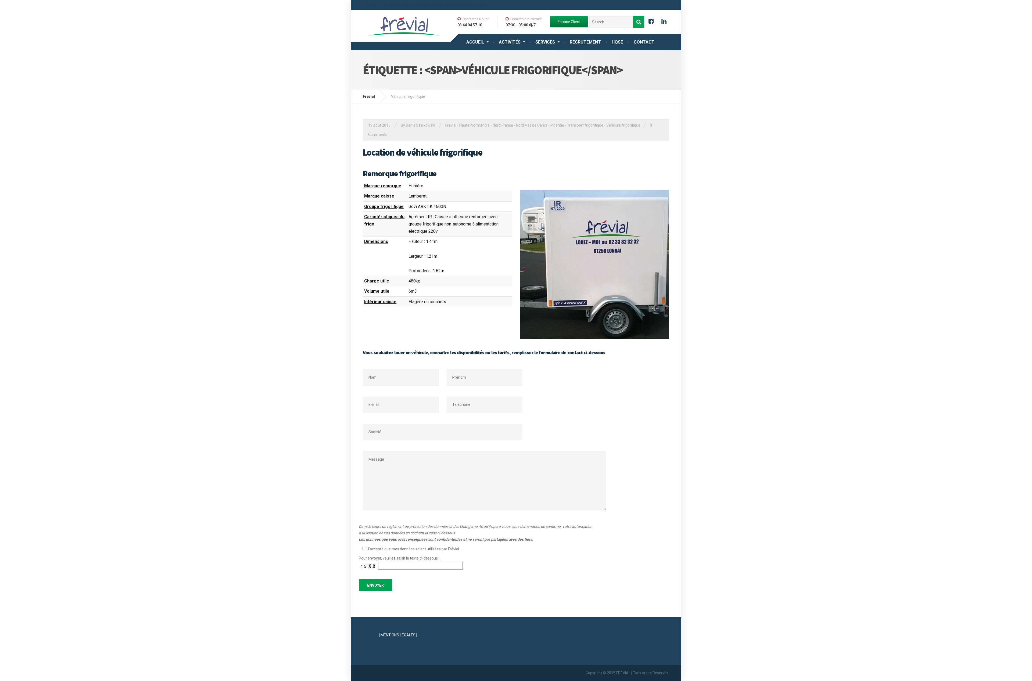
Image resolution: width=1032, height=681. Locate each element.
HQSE (617, 42)
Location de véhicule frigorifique (422, 152)
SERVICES (545, 42)
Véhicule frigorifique (623, 125)
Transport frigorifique (585, 125)
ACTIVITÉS (510, 42)
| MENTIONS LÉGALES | (398, 635)
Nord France (503, 125)
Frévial (450, 125)
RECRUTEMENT (585, 42)
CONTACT (644, 42)
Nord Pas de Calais (531, 125)
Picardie (557, 125)
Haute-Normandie (474, 125)
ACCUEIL (475, 42)
